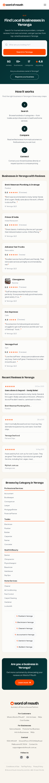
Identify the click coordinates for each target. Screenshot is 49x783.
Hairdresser (8, 571)
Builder (7, 532)
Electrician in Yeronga (25, 622)
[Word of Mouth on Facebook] (27, 757)
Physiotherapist (10, 563)
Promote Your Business (31, 729)
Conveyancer (9, 501)
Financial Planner (10, 513)
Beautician (8, 567)
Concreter (8, 544)
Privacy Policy (38, 766)
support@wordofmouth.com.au (24, 747)
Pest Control (9, 594)
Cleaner (7, 586)
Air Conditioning (10, 590)
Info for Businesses (22, 732)
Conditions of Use (12, 766)
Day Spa (7, 575)
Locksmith (8, 606)
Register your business (24, 77)
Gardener (8, 602)
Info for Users (31, 717)
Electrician (8, 524)
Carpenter (8, 536)
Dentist (7, 555)
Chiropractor (9, 559)
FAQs (40, 717)
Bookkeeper (9, 497)
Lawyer (7, 505)
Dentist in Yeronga (25, 641)
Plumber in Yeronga (25, 616)
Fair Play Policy (26, 766)
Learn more (23, 682)
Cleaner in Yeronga (25, 628)
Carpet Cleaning (10, 598)
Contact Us (33, 744)
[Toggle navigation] (45, 5)
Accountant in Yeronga (25, 635)
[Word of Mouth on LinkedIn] (21, 757)
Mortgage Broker (10, 510)
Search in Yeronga (25, 52)
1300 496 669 (12, 741)
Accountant (8, 493)
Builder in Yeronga (25, 647)
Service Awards (15, 729)
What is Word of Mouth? (15, 717)
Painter (7, 540)
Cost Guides (24, 720)
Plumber (7, 528)
